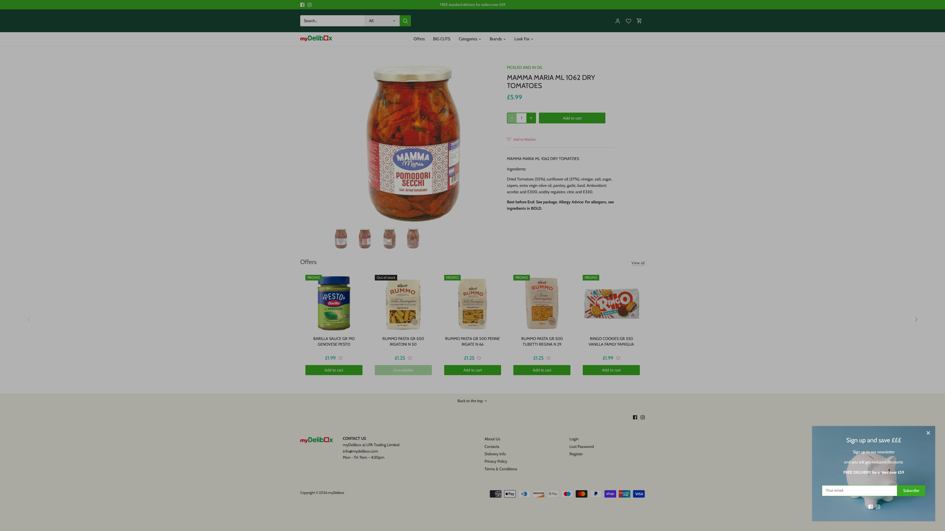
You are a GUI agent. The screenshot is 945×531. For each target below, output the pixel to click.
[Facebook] (870, 506)
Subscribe (911, 490)
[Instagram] (878, 506)
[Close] (928, 433)
